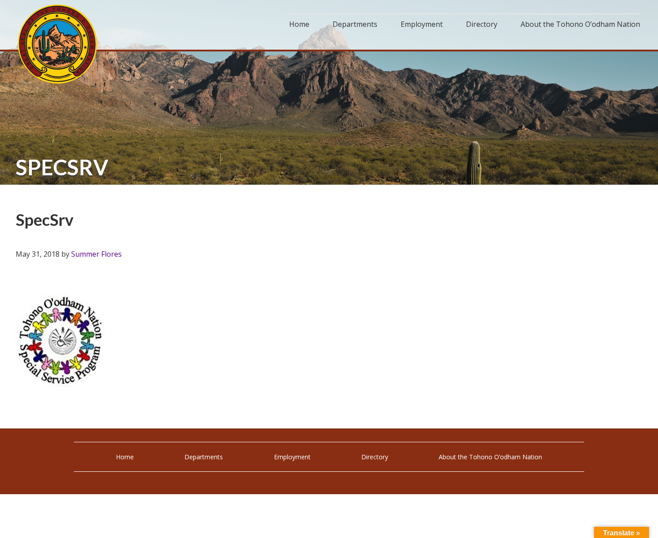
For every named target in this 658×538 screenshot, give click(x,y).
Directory (374, 457)
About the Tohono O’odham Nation (490, 457)
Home (125, 457)
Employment (292, 457)
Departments (203, 457)
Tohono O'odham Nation (58, 44)
